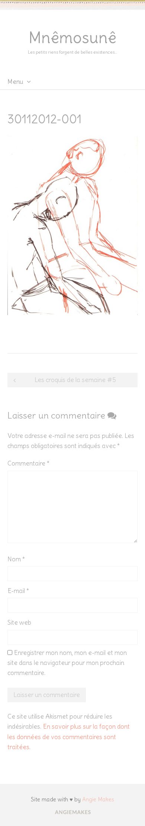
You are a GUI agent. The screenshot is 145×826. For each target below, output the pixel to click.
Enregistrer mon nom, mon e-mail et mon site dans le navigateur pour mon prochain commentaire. (67, 663)
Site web (19, 622)
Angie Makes (98, 799)
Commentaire (28, 463)
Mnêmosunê (72, 37)
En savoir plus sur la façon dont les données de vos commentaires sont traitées (68, 736)
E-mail (18, 591)
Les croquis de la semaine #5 (75, 380)
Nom (16, 559)
